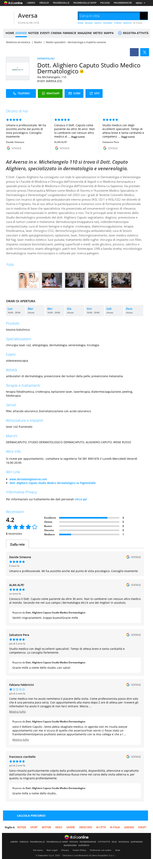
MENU (139, 3)
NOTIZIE (33, 33)
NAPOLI (98, 22)
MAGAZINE (84, 33)
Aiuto (117, 850)
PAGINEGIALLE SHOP (84, 3)
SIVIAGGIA (124, 842)
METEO (98, 33)
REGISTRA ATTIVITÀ (135, 33)
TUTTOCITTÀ (104, 842)
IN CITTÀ (101, 827)
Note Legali (52, 850)
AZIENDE (21, 33)
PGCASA (105, 3)
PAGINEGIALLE (61, 3)
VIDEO (58, 827)
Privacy (65, 850)
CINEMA (56, 33)
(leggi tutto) (78, 136)
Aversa (27, 15)
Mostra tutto (17, 711)
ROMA (80, 22)
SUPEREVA (83, 845)
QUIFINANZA (137, 842)
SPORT (34, 827)
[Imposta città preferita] (8, 16)
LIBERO (31, 3)
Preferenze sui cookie (100, 850)
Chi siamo (38, 850)
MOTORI (46, 827)
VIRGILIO (44, 3)
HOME (10, 33)
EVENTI (45, 33)
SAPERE (70, 827)
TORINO (118, 22)
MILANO (89, 22)
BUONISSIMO (70, 845)
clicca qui (81, 499)
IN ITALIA (137, 22)
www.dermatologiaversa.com (28, 479)
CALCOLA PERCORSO (31, 815)
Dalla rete (17, 544)
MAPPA (109, 33)
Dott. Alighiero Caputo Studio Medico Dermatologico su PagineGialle (53, 483)
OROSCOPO (85, 827)
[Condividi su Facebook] (134, 52)
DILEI (114, 842)
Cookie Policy (79, 850)
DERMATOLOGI (46, 58)
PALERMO (107, 22)
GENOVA (127, 22)
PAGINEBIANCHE (123, 3)
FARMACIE (69, 33)
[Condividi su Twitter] (144, 52)
